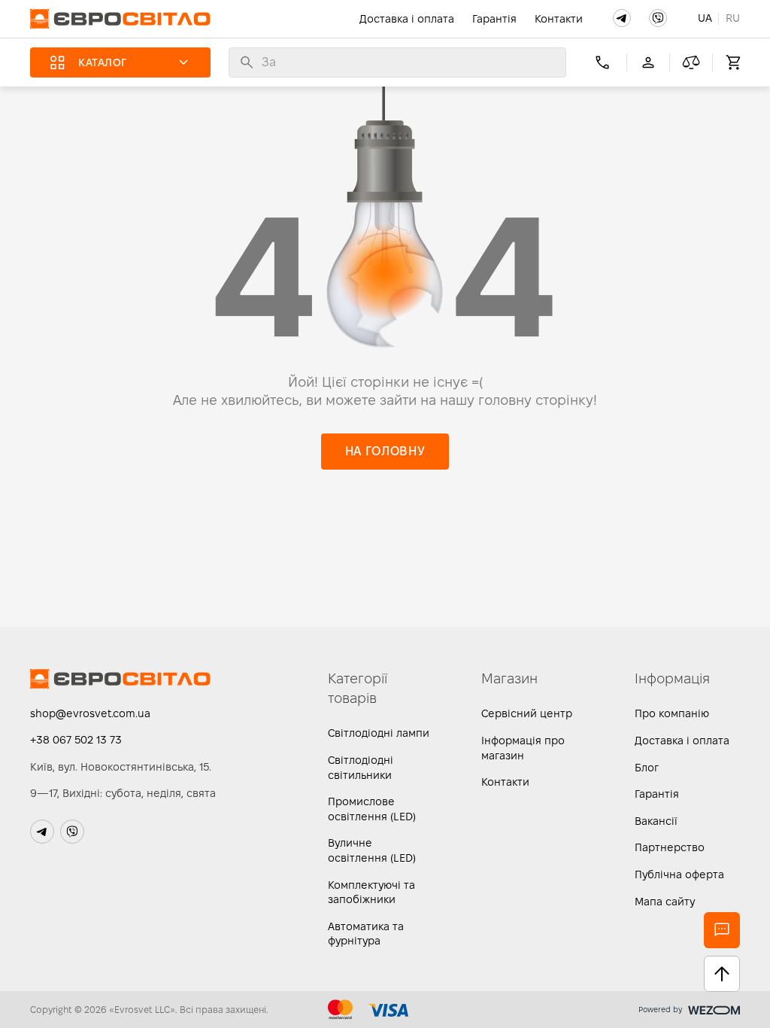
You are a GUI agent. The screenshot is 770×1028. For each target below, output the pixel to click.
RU (733, 18)
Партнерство (670, 847)
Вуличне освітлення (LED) (372, 850)
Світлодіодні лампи (378, 733)
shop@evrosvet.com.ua (90, 713)
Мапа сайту (665, 902)
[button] (622, 18)
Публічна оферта (679, 874)
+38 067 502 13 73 (76, 740)
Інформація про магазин (523, 748)
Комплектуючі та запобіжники (371, 892)
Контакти (559, 19)
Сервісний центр (526, 713)
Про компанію (672, 713)
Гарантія (494, 19)
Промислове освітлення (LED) (372, 809)
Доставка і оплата (406, 19)
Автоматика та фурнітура (366, 933)
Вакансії (656, 821)
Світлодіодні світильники (360, 767)
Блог (647, 768)
